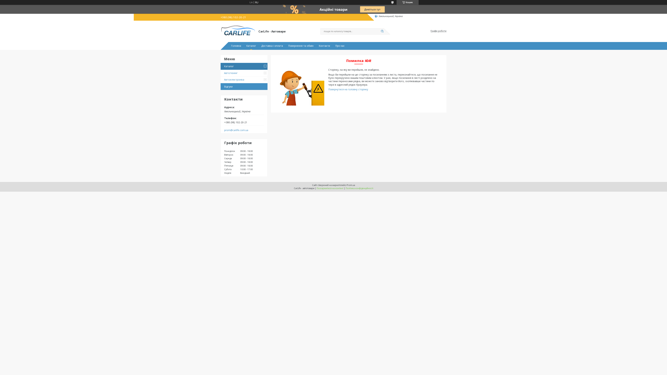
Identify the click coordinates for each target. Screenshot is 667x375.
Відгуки (228, 86)
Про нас (340, 46)
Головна (236, 46)
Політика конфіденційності (359, 188)
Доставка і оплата (272, 46)
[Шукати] (382, 31)
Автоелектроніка (234, 79)
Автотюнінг (231, 73)
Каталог (251, 46)
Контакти (324, 46)
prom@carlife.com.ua (236, 130)
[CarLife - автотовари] (238, 31)
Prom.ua (351, 185)
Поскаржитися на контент (330, 188)
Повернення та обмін (301, 46)
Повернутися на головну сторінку (348, 89)
